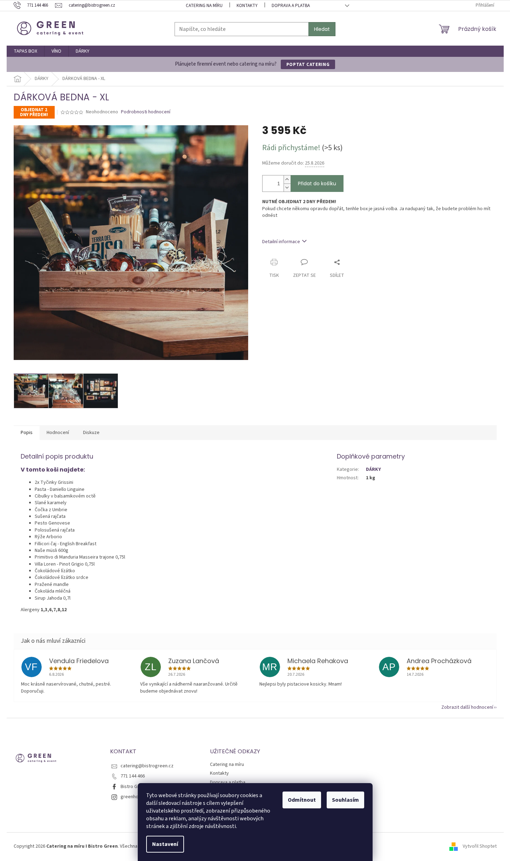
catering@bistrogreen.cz (147, 765)
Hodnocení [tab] (58, 432)
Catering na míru (204, 5)
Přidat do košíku (317, 183)
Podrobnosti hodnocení (145, 112)
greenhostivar (135, 796)
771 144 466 (133, 776)
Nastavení (165, 844)
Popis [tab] (27, 432)
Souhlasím (345, 800)
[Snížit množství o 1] (287, 187)
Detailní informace (281, 241)
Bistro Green (134, 786)
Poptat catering (308, 64)
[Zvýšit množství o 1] (287, 179)
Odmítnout (302, 800)
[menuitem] (25, 51)
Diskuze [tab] (91, 432)
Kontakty (247, 5)
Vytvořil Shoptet (480, 846)
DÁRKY (373, 469)
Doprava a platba (291, 5)
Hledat (322, 29)
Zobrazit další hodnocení (467, 707)
